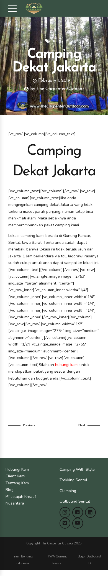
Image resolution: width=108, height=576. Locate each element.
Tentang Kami (18, 483)
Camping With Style (77, 469)
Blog (57, 41)
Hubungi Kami (18, 469)
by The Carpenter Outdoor (57, 89)
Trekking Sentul (73, 480)
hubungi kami (66, 364)
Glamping (68, 490)
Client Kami (15, 476)
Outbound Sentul (75, 501)
